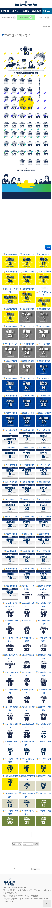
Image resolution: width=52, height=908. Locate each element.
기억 (14, 869)
